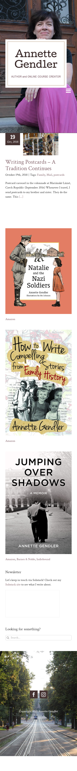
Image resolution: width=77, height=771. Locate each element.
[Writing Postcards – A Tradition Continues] (40, 144)
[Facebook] (34, 694)
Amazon (10, 319)
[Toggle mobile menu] (69, 90)
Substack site (13, 584)
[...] (21, 197)
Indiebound (43, 559)
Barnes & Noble (26, 559)
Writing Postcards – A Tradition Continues (30, 165)
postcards (59, 175)
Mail (49, 175)
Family (41, 175)
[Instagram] (43, 694)
